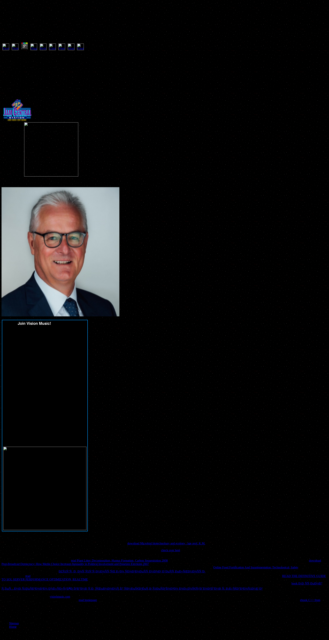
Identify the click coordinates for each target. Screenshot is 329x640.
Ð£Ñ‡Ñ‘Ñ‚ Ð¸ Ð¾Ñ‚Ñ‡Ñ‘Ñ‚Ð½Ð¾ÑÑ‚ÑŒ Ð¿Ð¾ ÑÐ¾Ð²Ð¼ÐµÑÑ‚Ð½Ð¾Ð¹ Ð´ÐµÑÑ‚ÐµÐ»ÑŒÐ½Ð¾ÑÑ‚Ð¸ (132, 571)
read (27, 576)
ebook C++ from (310, 600)
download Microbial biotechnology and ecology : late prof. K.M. (166, 543)
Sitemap (14, 623)
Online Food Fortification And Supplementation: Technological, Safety (255, 567)
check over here (170, 550)
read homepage (88, 600)
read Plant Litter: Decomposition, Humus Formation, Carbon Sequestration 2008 (119, 560)
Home (13, 626)
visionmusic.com (60, 596)
